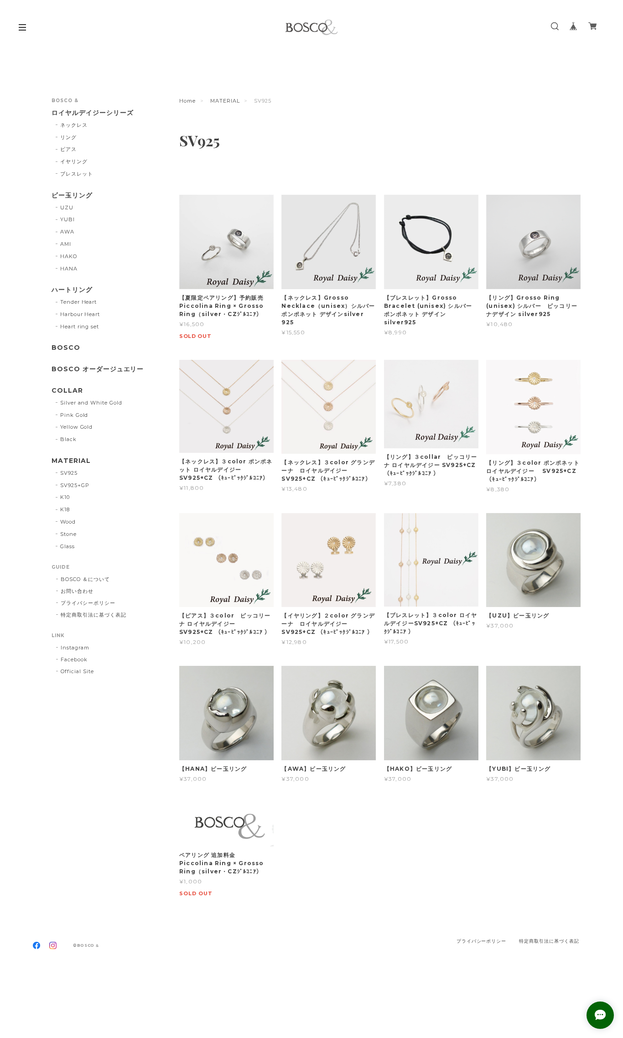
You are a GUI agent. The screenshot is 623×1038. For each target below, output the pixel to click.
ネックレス (74, 125)
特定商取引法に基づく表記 (93, 615)
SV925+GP (74, 485)
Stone (68, 534)
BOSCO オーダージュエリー (98, 369)
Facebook (74, 659)
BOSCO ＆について (85, 579)
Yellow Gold (76, 427)
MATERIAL (225, 101)
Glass (67, 546)
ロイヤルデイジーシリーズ (93, 113)
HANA (69, 268)
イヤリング (74, 161)
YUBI (67, 219)
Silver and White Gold (91, 403)
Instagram (75, 647)
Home (187, 101)
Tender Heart (78, 302)
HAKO (68, 256)
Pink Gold (74, 415)
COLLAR (67, 390)
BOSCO (66, 348)
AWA (67, 231)
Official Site (77, 671)
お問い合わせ (77, 591)
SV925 (69, 473)
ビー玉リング (72, 195)
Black (68, 439)
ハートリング (72, 290)
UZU (66, 207)
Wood (68, 522)
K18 (65, 509)
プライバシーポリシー (88, 603)
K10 (65, 497)
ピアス (68, 149)
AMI (65, 244)
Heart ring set (79, 326)
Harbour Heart (80, 314)
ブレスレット (76, 174)
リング (68, 137)
